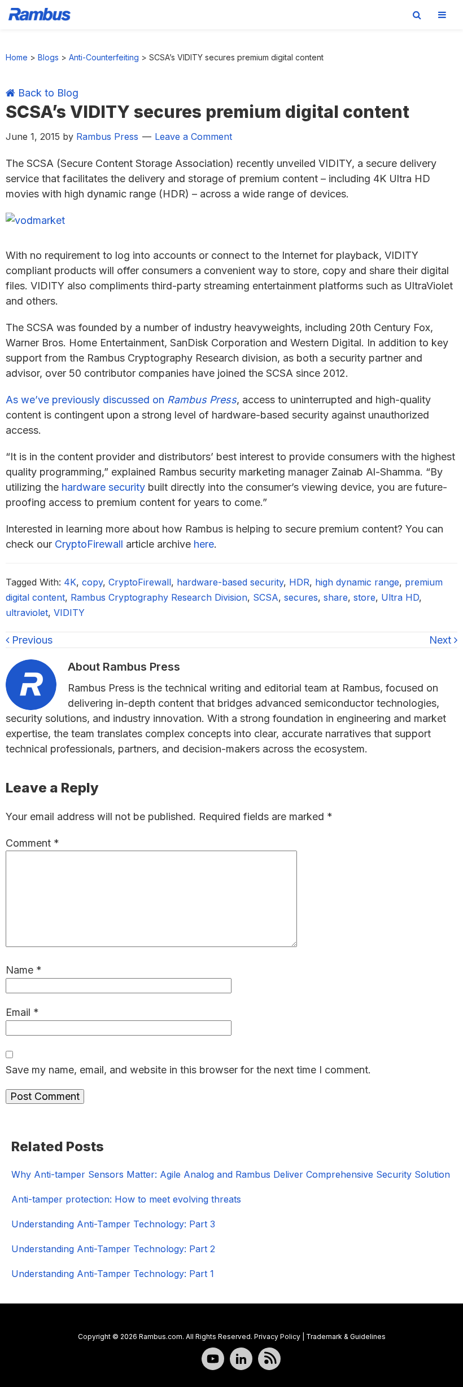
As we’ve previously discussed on (121, 400)
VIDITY (69, 612)
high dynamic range (357, 582)
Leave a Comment (193, 136)
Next (441, 640)
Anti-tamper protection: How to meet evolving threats (126, 1199)
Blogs (48, 57)
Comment (32, 843)
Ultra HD (400, 597)
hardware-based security (230, 582)
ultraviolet (27, 612)
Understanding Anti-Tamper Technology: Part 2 (113, 1248)
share (336, 597)
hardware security (103, 487)
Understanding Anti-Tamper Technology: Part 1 (112, 1273)
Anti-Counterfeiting (104, 57)
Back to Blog (46, 93)
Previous (31, 640)
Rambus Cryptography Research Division (159, 597)
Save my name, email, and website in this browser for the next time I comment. (188, 1070)
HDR (299, 582)
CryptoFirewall (89, 544)
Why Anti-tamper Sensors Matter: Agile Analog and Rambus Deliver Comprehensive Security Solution (230, 1174)
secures (301, 597)
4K (70, 582)
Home (17, 57)
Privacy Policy (277, 1336)
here (204, 544)
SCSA (265, 597)
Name (24, 970)
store (364, 597)
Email (22, 1012)
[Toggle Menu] (442, 14)
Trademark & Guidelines (346, 1336)
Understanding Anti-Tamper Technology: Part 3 (113, 1224)
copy (92, 582)
